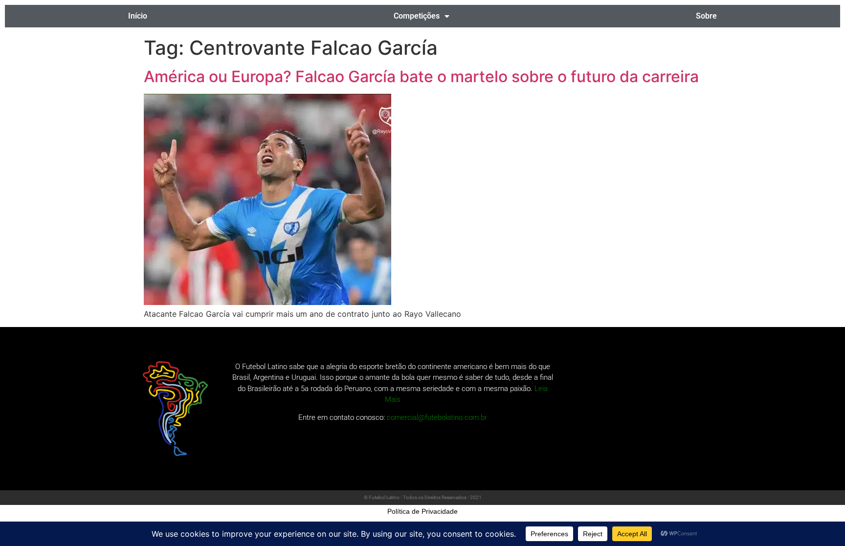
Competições (417, 16)
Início (137, 16)
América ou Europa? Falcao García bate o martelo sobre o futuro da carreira (421, 76)
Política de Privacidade (422, 511)
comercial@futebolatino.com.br (437, 417)
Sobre (706, 16)
